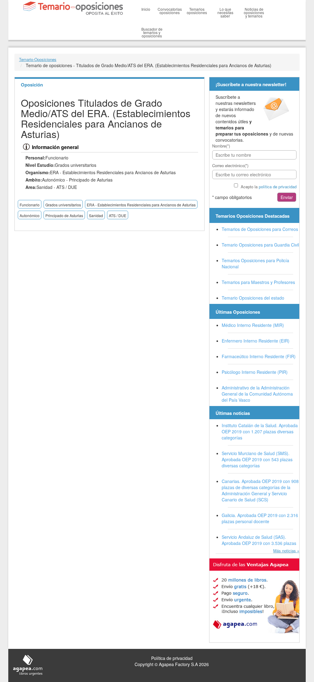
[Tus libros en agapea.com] (254, 595)
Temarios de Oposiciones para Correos (260, 229)
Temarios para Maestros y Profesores (258, 282)
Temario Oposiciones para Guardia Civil (260, 245)
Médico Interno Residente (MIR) (253, 325)
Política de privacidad (172, 658)
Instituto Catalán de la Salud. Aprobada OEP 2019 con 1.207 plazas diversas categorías (260, 431)
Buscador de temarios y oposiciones (152, 32)
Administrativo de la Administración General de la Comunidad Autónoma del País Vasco (257, 394)
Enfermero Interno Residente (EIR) (255, 341)
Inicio (145, 9)
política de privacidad (278, 187)
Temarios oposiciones (197, 10)
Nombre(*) (221, 146)
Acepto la (269, 187)
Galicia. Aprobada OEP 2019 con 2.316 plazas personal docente (260, 518)
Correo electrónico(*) (230, 165)
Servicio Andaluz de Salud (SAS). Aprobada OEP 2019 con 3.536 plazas (259, 540)
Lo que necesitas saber (225, 12)
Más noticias (284, 551)
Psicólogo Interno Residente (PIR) (255, 372)
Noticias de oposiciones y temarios (254, 12)
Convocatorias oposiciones (170, 10)
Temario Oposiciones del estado (253, 298)
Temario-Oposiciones (37, 59)
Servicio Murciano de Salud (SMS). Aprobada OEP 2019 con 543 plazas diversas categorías (257, 459)
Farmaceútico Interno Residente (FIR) (259, 356)
